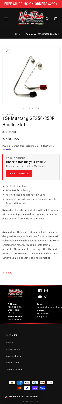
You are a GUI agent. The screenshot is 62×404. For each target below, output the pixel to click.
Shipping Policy (13, 356)
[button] (6, 19)
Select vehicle (19, 173)
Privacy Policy (13, 349)
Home (18, 34)
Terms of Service (14, 369)
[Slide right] (38, 108)
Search (9, 343)
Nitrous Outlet (34, 401)
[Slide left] (23, 108)
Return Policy (12, 363)
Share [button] (9, 272)
